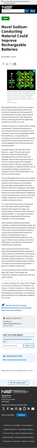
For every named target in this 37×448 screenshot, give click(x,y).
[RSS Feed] (29, 409)
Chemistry (8, 305)
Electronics (17, 305)
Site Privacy (7, 425)
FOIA (17, 433)
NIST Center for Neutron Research (14, 360)
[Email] (15, 64)
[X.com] (11, 64)
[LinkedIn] (12, 409)
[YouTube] (20, 409)
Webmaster (5, 405)
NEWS (5, 18)
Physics (19, 310)
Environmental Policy (26, 433)
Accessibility (16, 425)
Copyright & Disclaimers (10, 429)
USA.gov (24, 441)
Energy (24, 305)
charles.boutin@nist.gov (11, 323)
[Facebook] (3, 64)
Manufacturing (7, 308)
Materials (16, 308)
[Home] (7, 7)
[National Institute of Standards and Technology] (15, 391)
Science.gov (16, 441)
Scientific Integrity (7, 437)
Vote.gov (31, 441)
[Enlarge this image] (21, 80)
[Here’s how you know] (18, 2)
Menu (33, 11)
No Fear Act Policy (8, 433)
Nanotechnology (25, 308)
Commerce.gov (7, 441)
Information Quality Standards (24, 437)
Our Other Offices (22, 405)
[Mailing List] (33, 409)
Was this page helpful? (18, 383)
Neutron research (8, 310)
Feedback (21, 415)
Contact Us (13, 405)
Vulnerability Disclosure (26, 429)
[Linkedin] (7, 64)
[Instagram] (16, 409)
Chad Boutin (7, 321)
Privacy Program (26, 425)
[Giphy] (24, 409)
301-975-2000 (5, 401)
